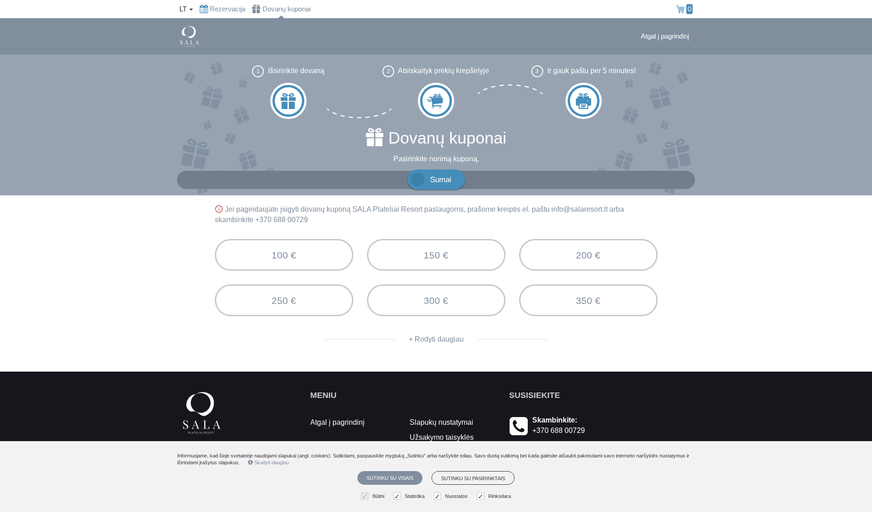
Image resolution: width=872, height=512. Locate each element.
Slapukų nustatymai (441, 422)
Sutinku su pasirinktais (473, 478)
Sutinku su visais (390, 478)
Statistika (415, 496)
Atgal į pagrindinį (665, 36)
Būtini (378, 496)
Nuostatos (456, 496)
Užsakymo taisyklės (442, 437)
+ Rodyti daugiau (436, 339)
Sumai (440, 179)
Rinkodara (499, 496)
